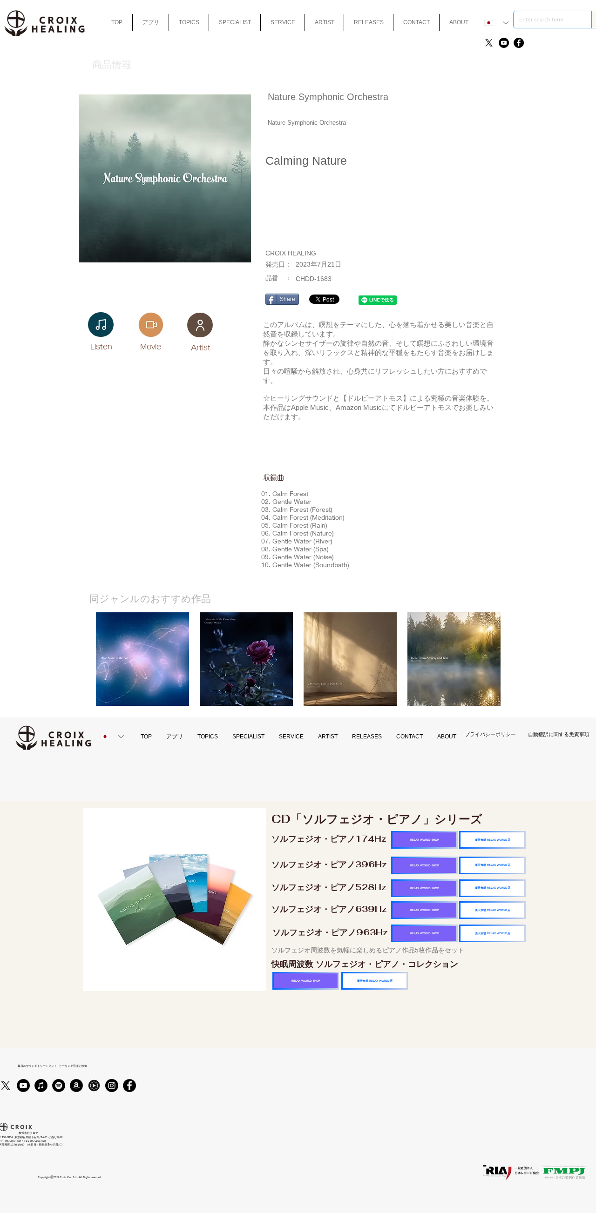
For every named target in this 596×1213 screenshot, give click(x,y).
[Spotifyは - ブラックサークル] (58, 1085)
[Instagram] (111, 1085)
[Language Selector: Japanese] (496, 23)
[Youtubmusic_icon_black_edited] (94, 1085)
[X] (489, 43)
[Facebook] (519, 43)
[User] (200, 325)
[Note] (101, 324)
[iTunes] (40, 1085)
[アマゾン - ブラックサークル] (76, 1085)
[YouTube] (504, 43)
